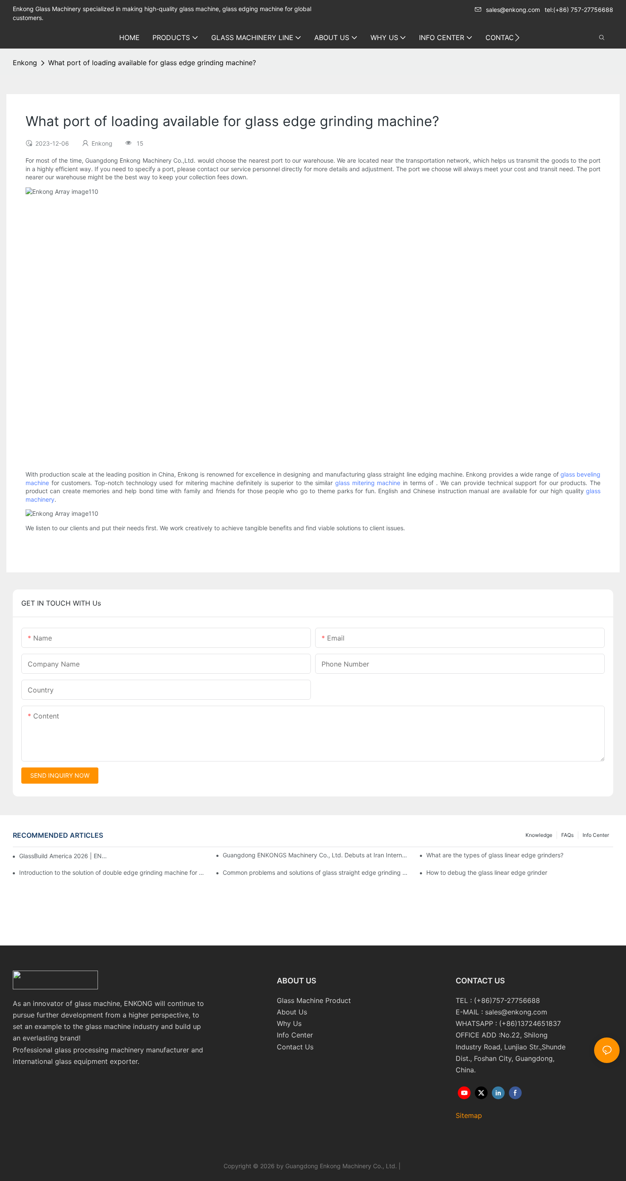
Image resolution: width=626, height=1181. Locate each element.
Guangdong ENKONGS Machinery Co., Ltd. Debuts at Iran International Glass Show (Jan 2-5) (316, 855)
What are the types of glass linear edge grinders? (494, 855)
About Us (292, 1012)
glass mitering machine (367, 482)
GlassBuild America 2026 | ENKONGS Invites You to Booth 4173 (64, 855)
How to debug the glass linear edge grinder (486, 872)
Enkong (25, 62)
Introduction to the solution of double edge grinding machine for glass (112, 872)
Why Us (289, 1023)
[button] (517, 37)
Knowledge (538, 835)
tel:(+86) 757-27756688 (579, 9)
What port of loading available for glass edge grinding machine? (152, 62)
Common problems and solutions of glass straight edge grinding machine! (316, 872)
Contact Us (295, 1047)
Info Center (596, 835)
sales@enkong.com (513, 9)
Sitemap (469, 1115)
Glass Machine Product (314, 1000)
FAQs (567, 835)
